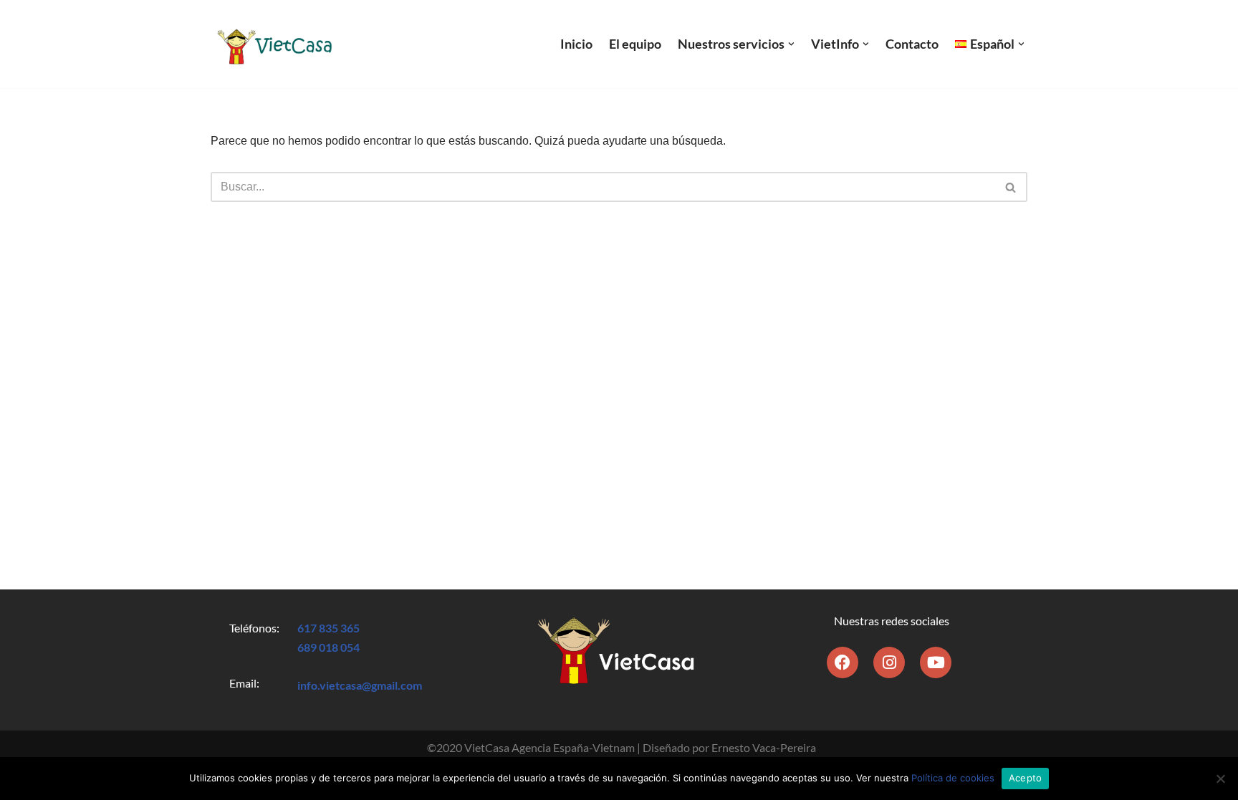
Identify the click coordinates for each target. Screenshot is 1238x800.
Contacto (912, 44)
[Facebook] (842, 662)
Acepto (1025, 778)
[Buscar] (1011, 187)
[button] (791, 44)
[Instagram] (889, 662)
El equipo (635, 44)
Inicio (576, 44)
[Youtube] (935, 662)
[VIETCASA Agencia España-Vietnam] (273, 44)
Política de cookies (952, 778)
